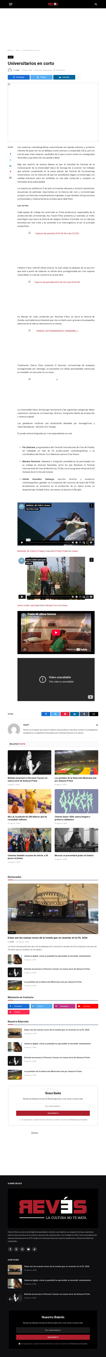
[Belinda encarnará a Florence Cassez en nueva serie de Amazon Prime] (29, 762)
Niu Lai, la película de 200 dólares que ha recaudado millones (27, 818)
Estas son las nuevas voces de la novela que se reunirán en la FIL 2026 (48, 937)
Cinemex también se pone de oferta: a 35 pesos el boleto (28, 857)
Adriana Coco (51, 605)
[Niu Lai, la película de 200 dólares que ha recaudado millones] (29, 801)
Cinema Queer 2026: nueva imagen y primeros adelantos (72, 818)
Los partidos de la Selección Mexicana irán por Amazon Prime (75, 779)
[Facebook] (10, 154)
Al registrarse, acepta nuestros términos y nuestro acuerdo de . (54, 1120)
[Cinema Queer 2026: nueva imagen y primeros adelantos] (76, 801)
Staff (17, 70)
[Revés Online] (53, 4)
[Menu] (10, 4)
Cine (10, 57)
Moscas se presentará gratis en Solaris (74, 855)
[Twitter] (10, 159)
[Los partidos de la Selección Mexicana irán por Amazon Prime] (76, 762)
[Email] (10, 177)
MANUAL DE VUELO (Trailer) (31, 551)
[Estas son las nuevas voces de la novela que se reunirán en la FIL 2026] (53, 909)
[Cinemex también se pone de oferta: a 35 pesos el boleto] (29, 840)
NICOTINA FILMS (59, 551)
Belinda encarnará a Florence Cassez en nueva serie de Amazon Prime (27, 779)
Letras (12, 932)
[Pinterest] (10, 171)
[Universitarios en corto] (53, 112)
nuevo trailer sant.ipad (28, 605)
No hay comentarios (44, 70)
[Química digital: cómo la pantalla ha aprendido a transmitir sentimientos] (15, 959)
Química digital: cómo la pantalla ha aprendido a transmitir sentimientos (57, 956)
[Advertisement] (53, 29)
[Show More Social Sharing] (78, 77)
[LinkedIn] (10, 165)
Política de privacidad (79, 1120)
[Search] (95, 4)
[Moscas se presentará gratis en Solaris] (76, 840)
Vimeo (75, 551)
